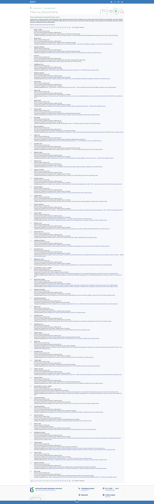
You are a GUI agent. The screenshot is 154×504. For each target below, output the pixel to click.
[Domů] (111, 2)
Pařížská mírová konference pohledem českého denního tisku (63, 192)
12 (51, 27)
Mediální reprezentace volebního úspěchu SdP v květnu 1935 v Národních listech (67, 52)
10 (47, 27)
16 (60, 27)
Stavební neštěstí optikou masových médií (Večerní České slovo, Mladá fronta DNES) (68, 383)
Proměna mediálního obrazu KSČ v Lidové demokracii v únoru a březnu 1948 (66, 338)
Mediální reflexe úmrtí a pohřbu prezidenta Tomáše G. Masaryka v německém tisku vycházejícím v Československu (76, 285)
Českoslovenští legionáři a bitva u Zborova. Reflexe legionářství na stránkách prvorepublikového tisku (73, 321)
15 (58, 27)
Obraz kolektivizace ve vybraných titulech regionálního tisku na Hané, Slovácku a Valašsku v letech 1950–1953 (74, 295)
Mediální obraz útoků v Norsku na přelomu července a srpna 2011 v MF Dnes (66, 403)
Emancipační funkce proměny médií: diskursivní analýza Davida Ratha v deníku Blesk (69, 412)
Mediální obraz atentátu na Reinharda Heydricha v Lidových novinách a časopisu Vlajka (69, 448)
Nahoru (77, 502)
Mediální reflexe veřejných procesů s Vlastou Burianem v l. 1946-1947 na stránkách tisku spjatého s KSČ (73, 44)
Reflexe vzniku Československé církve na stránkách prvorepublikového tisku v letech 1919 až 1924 (72, 246)
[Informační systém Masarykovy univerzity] (33, 2)
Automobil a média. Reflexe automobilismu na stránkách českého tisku (65, 429)
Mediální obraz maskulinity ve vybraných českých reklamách (63, 420)
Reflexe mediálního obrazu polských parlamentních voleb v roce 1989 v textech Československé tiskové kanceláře (76, 304)
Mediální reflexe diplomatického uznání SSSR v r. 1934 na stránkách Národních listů (68, 149)
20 (69, 27)
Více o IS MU (38, 490)
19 (67, 27)
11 (49, 27)
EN (118, 2)
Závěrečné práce (37, 8)
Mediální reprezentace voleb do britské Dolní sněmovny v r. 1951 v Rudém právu (67, 140)
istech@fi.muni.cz (85, 490)
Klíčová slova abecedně (36, 24)
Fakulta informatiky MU (50, 490)
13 (53, 27)
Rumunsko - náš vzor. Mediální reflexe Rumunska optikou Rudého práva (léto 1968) (68, 166)
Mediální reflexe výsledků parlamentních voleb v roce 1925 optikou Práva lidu (67, 366)
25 (72, 27)
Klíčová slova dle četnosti (49, 24)
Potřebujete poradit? (87, 488)
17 (62, 27)
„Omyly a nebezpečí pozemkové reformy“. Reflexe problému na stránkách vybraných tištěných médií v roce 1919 (75, 477)
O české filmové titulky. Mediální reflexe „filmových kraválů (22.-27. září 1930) (66, 70)
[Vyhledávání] (115, 2)
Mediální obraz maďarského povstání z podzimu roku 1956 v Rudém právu (66, 175)
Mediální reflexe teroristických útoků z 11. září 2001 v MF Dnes (63, 218)
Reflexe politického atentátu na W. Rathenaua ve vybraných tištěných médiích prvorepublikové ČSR (72, 78)
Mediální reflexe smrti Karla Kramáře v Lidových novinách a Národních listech (67, 114)
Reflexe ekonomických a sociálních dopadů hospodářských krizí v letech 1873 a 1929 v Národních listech (73, 265)
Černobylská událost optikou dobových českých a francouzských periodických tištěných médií (70, 201)
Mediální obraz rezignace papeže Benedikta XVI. (59, 312)
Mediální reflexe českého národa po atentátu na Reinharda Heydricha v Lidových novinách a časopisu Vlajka (74, 449)
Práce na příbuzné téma (49, 8)
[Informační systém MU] (30, 8)
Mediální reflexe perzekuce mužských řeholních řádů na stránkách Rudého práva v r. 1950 (70, 106)
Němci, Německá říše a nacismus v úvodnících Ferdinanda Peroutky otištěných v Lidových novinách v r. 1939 (74, 158)
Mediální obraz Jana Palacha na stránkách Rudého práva (62, 330)
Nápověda (84, 495)
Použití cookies (110, 495)
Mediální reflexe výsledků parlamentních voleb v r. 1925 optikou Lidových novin (67, 123)
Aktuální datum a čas (109, 490)
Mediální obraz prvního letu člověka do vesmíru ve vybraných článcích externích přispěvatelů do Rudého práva (75, 35)
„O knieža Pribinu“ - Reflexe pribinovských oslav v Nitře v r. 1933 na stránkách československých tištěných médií (75, 87)
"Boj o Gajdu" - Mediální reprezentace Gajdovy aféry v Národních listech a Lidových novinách (70, 220)
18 (65, 27)
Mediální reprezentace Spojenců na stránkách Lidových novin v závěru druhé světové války (70, 468)
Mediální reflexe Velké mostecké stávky (58, 61)
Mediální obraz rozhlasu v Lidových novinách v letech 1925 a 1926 (64, 357)
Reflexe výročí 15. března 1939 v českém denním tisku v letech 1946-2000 (65, 237)
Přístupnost (107, 496)
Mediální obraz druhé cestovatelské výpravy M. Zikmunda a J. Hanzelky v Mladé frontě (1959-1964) (71, 229)
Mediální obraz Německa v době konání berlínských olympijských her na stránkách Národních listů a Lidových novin (76, 273)
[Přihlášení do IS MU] (122, 2)
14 (56, 27)
